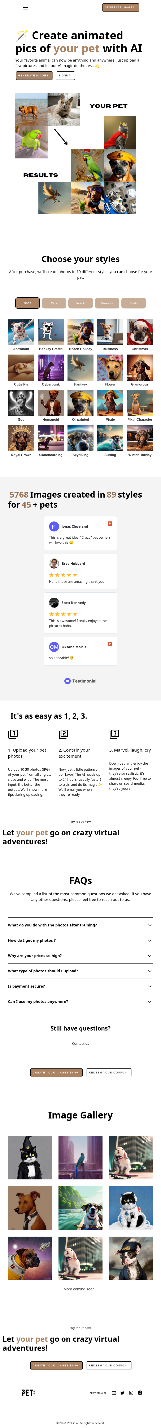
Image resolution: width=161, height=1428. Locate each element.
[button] (25, 8)
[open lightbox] (30, 1157)
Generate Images (33, 75)
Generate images (120, 7)
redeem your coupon (108, 1072)
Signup (64, 75)
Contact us (80, 1043)
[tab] (27, 303)
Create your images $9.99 (55, 1072)
